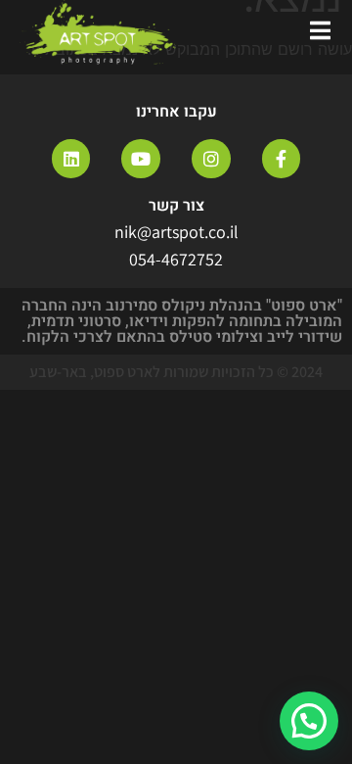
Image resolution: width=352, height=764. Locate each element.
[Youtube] (140, 158)
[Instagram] (211, 158)
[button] (309, 721)
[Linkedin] (71, 158)
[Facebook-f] (281, 158)
